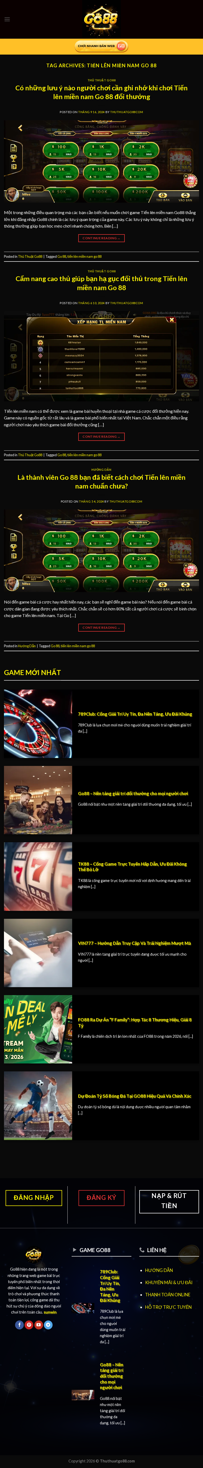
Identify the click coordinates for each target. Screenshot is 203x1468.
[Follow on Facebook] (19, 1324)
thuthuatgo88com (126, 112)
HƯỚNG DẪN (159, 1270)
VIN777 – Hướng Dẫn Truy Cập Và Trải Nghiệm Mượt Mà (134, 943)
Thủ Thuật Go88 (101, 80)
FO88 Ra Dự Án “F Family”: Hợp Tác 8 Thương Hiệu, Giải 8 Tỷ (135, 1022)
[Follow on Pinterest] (29, 1324)
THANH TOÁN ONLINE (167, 1294)
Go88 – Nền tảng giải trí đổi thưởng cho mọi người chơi (133, 793)
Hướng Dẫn (101, 469)
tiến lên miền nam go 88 (84, 256)
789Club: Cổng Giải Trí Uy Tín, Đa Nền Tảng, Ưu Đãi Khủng (135, 714)
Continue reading (101, 238)
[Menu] (7, 19)
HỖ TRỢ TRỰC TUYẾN (168, 1307)
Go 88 (61, 256)
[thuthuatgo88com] (101, 19)
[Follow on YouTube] (38, 1324)
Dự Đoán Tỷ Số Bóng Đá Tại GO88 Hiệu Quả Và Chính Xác (134, 1096)
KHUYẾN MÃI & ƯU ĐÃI (168, 1282)
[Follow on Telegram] (48, 1324)
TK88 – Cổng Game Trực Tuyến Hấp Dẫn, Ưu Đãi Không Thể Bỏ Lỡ (132, 866)
